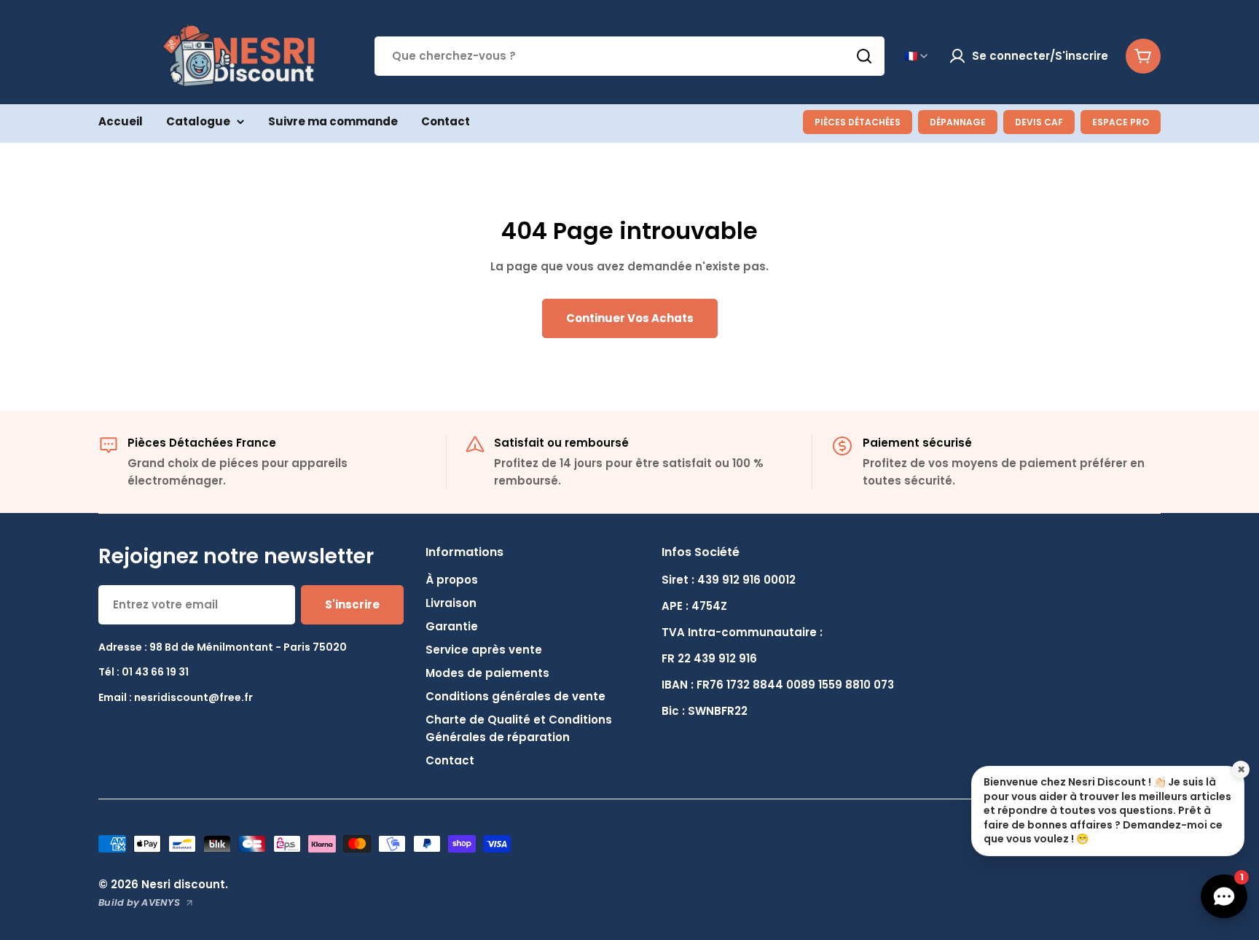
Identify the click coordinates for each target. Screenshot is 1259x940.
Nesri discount (183, 884)
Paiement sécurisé (917, 442)
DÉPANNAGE (958, 122)
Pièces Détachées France (202, 442)
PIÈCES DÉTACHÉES (858, 122)
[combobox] (629, 56)
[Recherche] (864, 56)
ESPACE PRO (1120, 122)
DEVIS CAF (1039, 122)
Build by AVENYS (139, 902)
